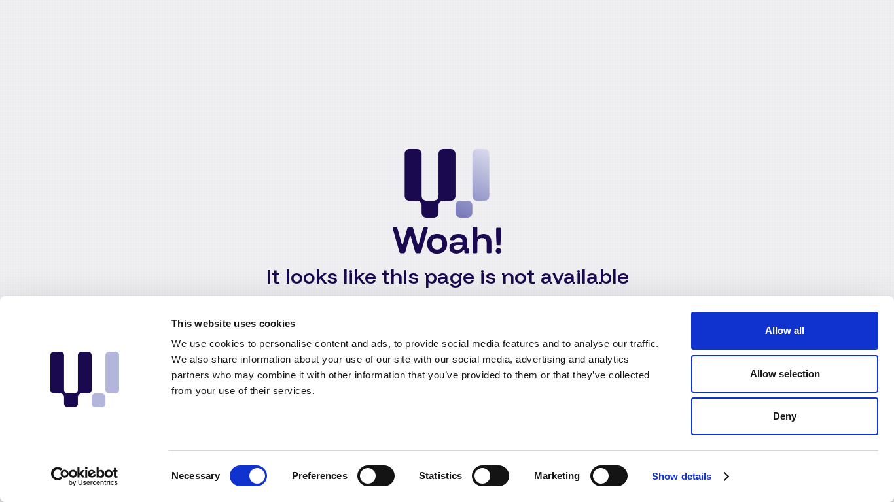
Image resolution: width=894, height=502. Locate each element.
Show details (681, 476)
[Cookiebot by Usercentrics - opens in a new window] (84, 476)
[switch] (376, 475)
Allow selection (785, 373)
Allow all (784, 330)
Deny (784, 416)
